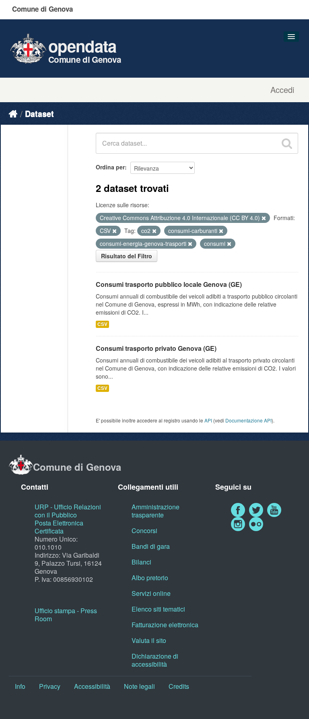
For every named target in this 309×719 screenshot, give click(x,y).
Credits (179, 686)
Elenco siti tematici (158, 609)
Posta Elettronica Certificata (59, 527)
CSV (102, 324)
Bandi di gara (151, 546)
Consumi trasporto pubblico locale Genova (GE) (169, 284)
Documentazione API (248, 420)
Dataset (39, 113)
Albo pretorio (150, 577)
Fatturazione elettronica (165, 624)
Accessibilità (92, 686)
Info (20, 686)
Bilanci (141, 562)
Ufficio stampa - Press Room (66, 614)
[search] (287, 143)
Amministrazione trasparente (155, 510)
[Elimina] (264, 218)
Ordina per (110, 167)
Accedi (282, 89)
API (208, 420)
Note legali (139, 686)
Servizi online (151, 593)
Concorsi (144, 530)
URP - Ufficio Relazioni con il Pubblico (68, 510)
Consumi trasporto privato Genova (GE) (156, 348)
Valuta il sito (149, 640)
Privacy (49, 686)
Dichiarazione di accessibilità (155, 660)
